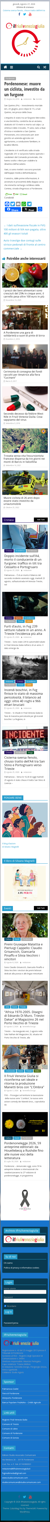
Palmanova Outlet (10, 1389)
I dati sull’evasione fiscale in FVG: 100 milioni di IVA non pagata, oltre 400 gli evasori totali (25, 229)
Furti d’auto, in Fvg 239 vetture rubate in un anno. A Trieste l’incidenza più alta (25, 630)
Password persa (11, 1323)
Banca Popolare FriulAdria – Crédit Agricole (21, 1402)
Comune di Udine (10, 1428)
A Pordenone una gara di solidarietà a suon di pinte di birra (24, 334)
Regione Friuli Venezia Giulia (14, 1419)
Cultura (8, 939)
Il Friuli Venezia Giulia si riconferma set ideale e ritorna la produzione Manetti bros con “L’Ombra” (24, 1081)
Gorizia (18, 618)
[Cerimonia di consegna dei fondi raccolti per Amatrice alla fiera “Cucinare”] (25, 346)
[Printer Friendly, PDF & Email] (16, 194)
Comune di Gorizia (10, 1437)
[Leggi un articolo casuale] (45, 67)
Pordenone (10, 78)
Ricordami (11, 1306)
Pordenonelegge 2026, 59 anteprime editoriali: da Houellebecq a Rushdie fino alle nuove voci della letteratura (23, 1150)
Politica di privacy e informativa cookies (21, 1267)
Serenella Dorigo (29, 1026)
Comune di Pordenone (12, 1433)
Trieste (20, 621)
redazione (27, 99)
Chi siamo (8, 1263)
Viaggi (30, 752)
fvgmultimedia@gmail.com (14, 1473)
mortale (39, 99)
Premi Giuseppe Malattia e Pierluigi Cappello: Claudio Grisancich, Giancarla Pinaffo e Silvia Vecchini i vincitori (23, 951)
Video (37, 1071)
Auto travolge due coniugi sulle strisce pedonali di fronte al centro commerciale (24, 244)
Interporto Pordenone (12, 1398)
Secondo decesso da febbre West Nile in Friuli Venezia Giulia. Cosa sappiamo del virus (23, 416)
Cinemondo (10, 1071)
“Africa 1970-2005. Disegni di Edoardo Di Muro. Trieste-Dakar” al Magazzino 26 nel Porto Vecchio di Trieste (24, 1017)
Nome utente (10, 1288)
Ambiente (9, 681)
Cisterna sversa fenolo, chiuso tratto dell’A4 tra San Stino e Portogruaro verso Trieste (24, 763)
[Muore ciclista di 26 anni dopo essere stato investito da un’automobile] (25, 472)
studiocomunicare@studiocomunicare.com (21, 1482)
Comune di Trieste (10, 1424)
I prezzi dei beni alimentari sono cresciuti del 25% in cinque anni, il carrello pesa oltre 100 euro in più (24, 293)
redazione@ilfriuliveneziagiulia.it (16, 1468)
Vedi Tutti (41, 519)
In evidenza (20, 550)
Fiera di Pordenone (10, 1393)
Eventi (17, 939)
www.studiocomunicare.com (15, 1477)
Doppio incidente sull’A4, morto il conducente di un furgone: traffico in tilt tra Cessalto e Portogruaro (23, 561)
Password (8, 1297)
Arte (7, 1007)
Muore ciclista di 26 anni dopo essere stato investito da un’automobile (22, 501)
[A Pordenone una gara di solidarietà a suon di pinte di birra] (25, 306)
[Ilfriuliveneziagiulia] (5, 67)
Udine (29, 621)
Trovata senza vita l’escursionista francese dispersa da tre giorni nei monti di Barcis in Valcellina (24, 458)
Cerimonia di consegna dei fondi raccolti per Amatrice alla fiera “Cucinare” (23, 374)
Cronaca (9, 550)
